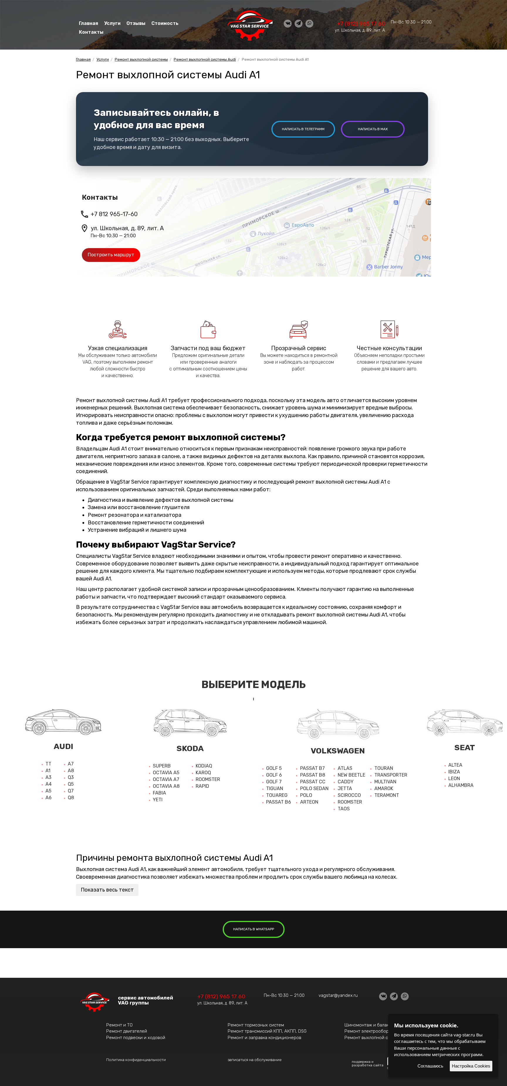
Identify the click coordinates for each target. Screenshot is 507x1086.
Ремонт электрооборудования (376, 1031)
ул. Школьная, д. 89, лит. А (360, 30)
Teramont (386, 795)
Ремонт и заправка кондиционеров (264, 1037)
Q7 (71, 791)
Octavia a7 (166, 779)
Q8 (71, 797)
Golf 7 (274, 782)
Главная (88, 23)
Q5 (71, 784)
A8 (71, 770)
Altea (455, 765)
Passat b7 (312, 768)
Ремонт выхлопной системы (373, 1037)
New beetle (351, 775)
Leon (454, 778)
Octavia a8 (166, 786)
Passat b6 (278, 802)
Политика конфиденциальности (136, 1060)
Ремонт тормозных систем (256, 1025)
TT (48, 764)
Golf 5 (274, 768)
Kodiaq (204, 766)
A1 (47, 770)
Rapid (202, 786)
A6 (48, 797)
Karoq (203, 772)
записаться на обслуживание (255, 1060)
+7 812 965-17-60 (114, 214)
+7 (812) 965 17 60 (361, 23)
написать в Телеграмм (303, 129)
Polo (306, 795)
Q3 (71, 777)
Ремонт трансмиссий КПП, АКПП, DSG (267, 1031)
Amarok (383, 788)
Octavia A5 (166, 772)
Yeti (158, 799)
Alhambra (461, 785)
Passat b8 (312, 775)
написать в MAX (373, 129)
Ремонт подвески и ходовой (135, 1037)
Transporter (390, 775)
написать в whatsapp (253, 929)
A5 (48, 791)
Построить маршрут (111, 254)
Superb (162, 766)
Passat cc (312, 782)
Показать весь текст (107, 890)
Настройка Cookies (471, 1065)
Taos (344, 808)
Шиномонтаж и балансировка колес (382, 1025)
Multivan (385, 782)
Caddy (346, 782)
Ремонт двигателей (126, 1031)
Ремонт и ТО (119, 1025)
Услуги (112, 23)
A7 (71, 764)
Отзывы (136, 23)
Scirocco (349, 795)
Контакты (91, 32)
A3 (48, 777)
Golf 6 (274, 775)
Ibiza (454, 772)
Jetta (345, 788)
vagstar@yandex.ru (338, 995)
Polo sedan (314, 788)
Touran (383, 768)
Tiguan (274, 788)
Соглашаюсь (430, 1065)
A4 (48, 784)
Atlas (345, 768)
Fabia (159, 793)
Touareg (277, 795)
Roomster (208, 779)
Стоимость (164, 23)
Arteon (309, 802)
